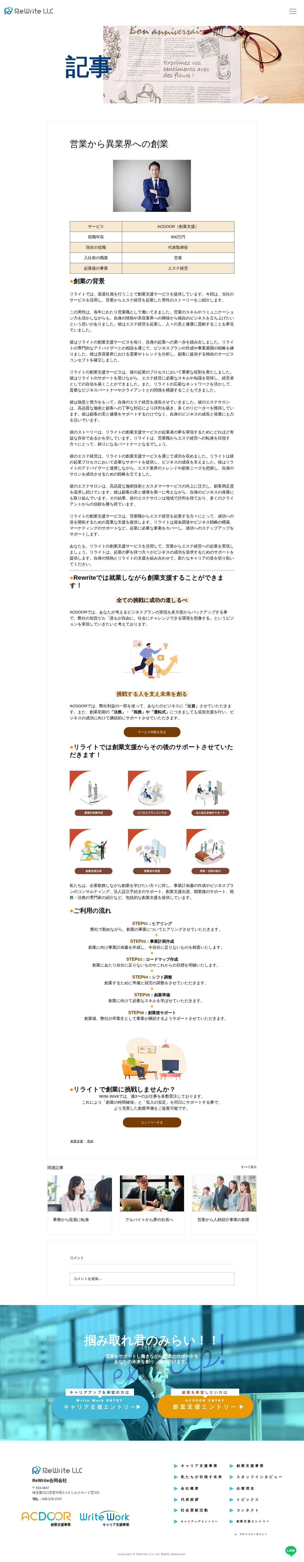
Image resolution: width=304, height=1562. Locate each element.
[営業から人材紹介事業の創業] (224, 1193)
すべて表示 (249, 1167)
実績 (90, 1141)
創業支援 (77, 1141)
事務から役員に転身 (71, 1219)
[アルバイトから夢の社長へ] (152, 1193)
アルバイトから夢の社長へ (149, 1219)
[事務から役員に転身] (80, 1193)
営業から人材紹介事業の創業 (223, 1219)
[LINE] (290, 1551)
